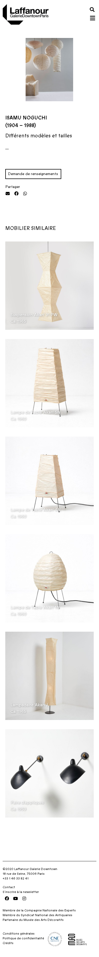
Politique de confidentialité (23, 938)
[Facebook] (7, 898)
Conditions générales (19, 933)
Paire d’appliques (27, 802)
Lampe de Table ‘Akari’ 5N (35, 412)
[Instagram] (24, 898)
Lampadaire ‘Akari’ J (29, 705)
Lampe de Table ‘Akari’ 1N (35, 607)
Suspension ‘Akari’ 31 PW (34, 315)
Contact (9, 887)
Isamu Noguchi (26, 117)
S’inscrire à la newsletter (21, 891)
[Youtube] (15, 898)
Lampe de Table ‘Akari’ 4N (36, 510)
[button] (92, 9)
